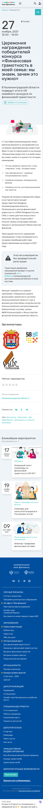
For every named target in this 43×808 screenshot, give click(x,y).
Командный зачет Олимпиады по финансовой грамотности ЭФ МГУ (24, 469)
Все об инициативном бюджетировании (21, 755)
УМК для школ (9, 637)
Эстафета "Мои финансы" (15, 603)
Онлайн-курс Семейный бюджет (12, 611)
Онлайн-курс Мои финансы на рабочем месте (20, 698)
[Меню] (38, 12)
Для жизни (12, 417)
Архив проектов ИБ (12, 762)
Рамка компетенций (13, 627)
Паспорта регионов (12, 669)
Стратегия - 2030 (11, 676)
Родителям (22, 417)
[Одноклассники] (19, 581)
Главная (5, 10)
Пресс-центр (9, 739)
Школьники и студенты (24, 420)
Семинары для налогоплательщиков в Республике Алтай (25, 511)
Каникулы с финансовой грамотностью (20, 648)
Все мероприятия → (10, 441)
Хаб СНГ (7, 680)
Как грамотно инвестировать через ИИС (21, 616)
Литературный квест (13, 641)
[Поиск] (35, 3)
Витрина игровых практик (15, 655)
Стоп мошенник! (11, 710)
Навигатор (8, 634)
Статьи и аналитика (12, 596)
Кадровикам (9, 690)
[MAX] (29, 581)
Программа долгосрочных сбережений (20, 600)
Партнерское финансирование (17, 607)
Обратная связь (11, 775)
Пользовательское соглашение (29, 791)
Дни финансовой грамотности (17, 644)
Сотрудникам (9, 694)
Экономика (6, 423)
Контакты (8, 742)
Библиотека (9, 630)
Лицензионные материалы (15, 659)
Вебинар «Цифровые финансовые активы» (24, 544)
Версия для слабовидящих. (17, 780)
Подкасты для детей (13, 721)
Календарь (8, 735)
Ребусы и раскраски (12, 714)
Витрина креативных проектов (17, 652)
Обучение (18, 461)
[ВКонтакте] (13, 581)
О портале (8, 731)
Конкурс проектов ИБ (13, 759)
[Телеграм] (24, 581)
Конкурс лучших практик (15, 673)
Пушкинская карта (12, 717)
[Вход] (40, 3)
